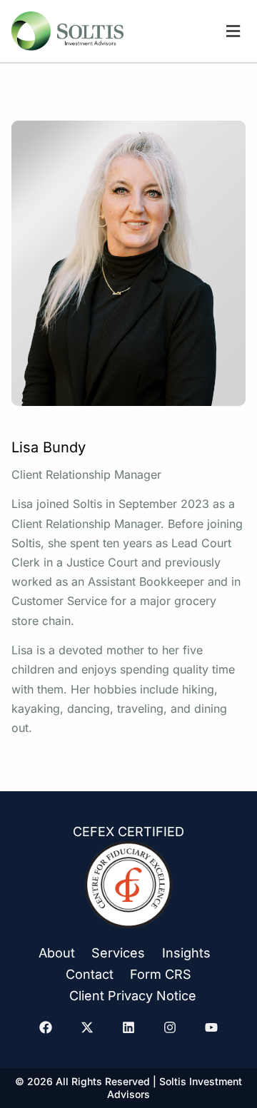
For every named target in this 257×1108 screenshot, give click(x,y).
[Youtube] (211, 1027)
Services (118, 952)
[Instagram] (169, 1027)
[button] (233, 31)
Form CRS (160, 974)
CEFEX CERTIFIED (128, 831)
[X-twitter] (87, 1027)
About (57, 952)
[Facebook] (45, 1027)
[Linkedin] (128, 1027)
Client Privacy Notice (132, 995)
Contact (90, 974)
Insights (186, 952)
